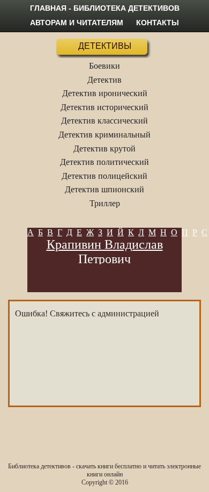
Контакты (157, 22)
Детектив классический (104, 120)
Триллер (104, 203)
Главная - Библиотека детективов (105, 8)
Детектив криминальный (104, 134)
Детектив (104, 79)
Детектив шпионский (104, 189)
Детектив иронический (104, 93)
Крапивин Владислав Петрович (105, 251)
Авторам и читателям (76, 22)
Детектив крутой (104, 148)
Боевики (104, 65)
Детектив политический (104, 162)
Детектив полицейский (104, 175)
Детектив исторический (104, 107)
